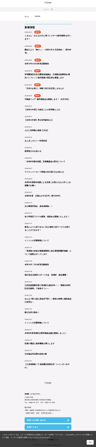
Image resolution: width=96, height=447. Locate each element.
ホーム (27, 16)
